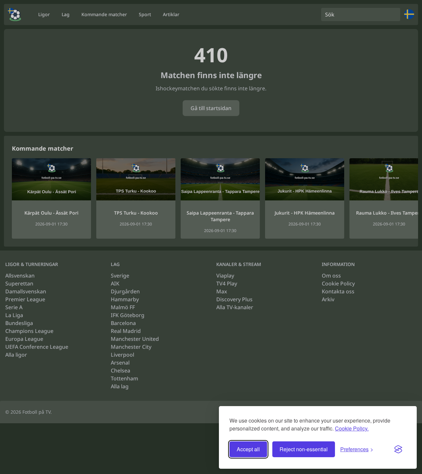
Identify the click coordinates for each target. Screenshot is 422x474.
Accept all (248, 449)
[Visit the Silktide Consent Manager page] (398, 449)
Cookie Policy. (352, 428)
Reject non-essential (304, 449)
